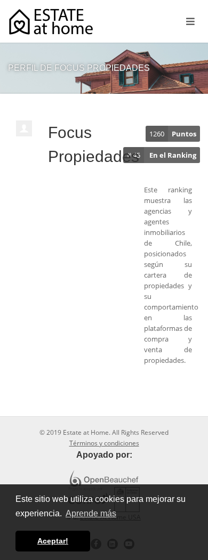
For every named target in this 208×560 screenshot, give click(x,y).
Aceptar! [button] (52, 541)
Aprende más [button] (91, 513)
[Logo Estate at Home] (51, 21)
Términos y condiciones (104, 443)
